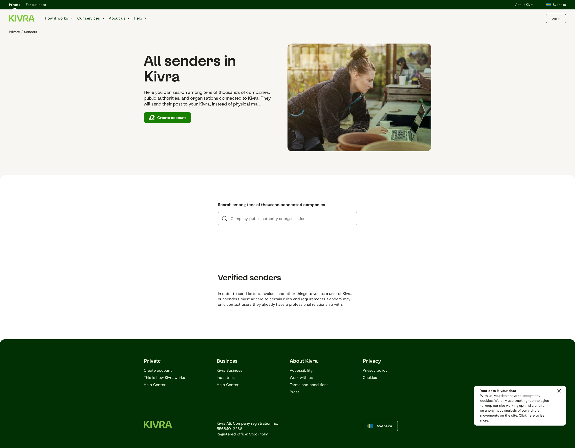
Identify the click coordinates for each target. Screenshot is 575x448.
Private (14, 4)
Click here (527, 415)
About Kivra (524, 4)
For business (36, 4)
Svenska (559, 4)
